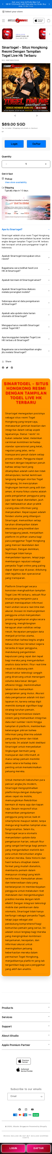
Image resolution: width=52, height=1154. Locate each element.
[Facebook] (4, 368)
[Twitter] (8, 368)
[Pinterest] (13, 368)
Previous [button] (2, 4)
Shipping (16, 128)
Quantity (6, 156)
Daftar (36, 143)
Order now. (28, 6)
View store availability (16, 182)
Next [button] (49, 4)
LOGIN (13, 1148)
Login (14, 143)
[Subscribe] (41, 1096)
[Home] (18, 20)
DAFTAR (39, 1148)
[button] (3, 20)
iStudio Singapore (21, 1126)
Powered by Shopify (38, 1126)
